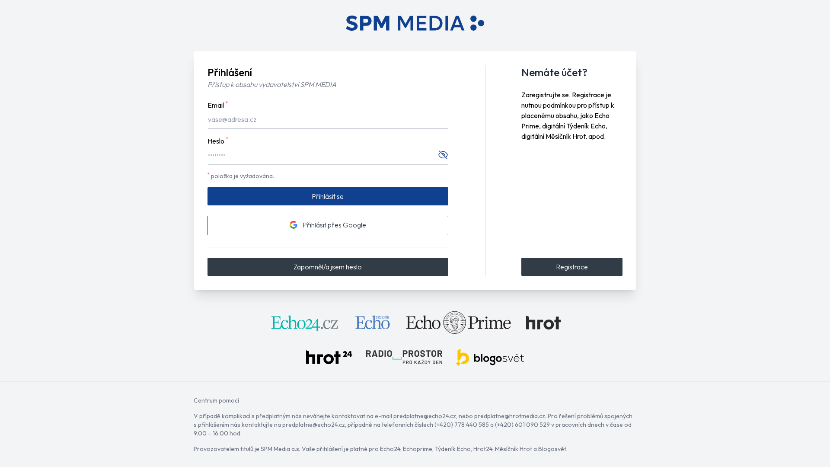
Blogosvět (552, 449)
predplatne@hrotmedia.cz (509, 416)
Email (218, 104)
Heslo (218, 140)
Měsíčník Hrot (513, 449)
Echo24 (390, 449)
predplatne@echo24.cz (424, 416)
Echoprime (417, 449)
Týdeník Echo (453, 449)
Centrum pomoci (216, 400)
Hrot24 (482, 449)
